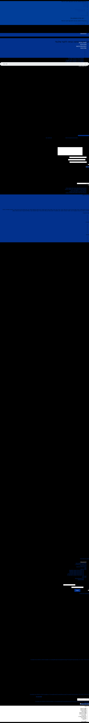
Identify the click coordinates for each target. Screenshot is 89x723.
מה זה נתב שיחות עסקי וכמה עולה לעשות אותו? (76, 188)
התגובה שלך (86, 155)
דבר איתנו (84, 577)
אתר (88, 162)
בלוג (85, 567)
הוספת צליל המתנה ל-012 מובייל (74, 61)
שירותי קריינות (83, 44)
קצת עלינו (84, 2)
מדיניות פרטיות (83, 226)
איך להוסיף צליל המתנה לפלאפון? (76, 570)
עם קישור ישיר (49, 137)
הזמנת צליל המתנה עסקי (81, 215)
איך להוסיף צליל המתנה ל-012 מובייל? (75, 575)
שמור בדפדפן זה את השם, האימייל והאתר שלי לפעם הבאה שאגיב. (72, 164)
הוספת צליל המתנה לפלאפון (76, 55)
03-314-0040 (39, 696)
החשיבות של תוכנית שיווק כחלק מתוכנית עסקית (76, 192)
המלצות (84, 3)
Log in (77, 590)
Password (86, 587)
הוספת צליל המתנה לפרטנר (76, 58)
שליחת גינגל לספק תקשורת (76, 52)
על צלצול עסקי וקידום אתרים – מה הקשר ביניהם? (75, 189)
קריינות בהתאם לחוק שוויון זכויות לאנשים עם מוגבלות (69, 51)
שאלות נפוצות (83, 48)
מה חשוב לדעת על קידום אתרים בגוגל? (77, 191)
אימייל (87, 159)
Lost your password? (84, 593)
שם (88, 157)
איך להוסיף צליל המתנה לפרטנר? (76, 572)
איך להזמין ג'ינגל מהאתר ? (80, 216)
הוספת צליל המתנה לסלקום (76, 57)
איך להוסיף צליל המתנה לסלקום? (76, 571)
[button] (44, 642)
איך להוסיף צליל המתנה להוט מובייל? (76, 573)
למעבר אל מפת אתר (84, 558)
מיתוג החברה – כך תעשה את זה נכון (78, 190)
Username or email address (82, 584)
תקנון (85, 225)
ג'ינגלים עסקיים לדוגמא (81, 218)
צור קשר (84, 6)
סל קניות (84, 231)
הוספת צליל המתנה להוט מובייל (75, 60)
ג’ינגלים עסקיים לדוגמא (81, 46)
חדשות (84, 5)
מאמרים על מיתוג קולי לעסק (84, 38)
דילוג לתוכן (86, 702)
